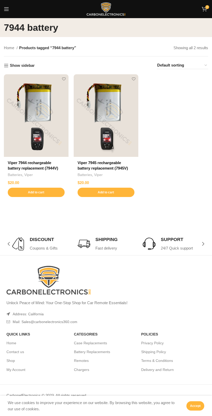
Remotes (81, 361)
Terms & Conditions (157, 361)
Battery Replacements (92, 352)
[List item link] (90, 322)
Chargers (81, 370)
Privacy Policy (152, 343)
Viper (28, 175)
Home (9, 48)
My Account (15, 370)
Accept (195, 406)
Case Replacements (90, 343)
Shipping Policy (153, 352)
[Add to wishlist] (64, 78)
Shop (10, 361)
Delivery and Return (157, 370)
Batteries (15, 175)
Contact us (15, 352)
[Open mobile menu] (6, 9)
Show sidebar (22, 65)
